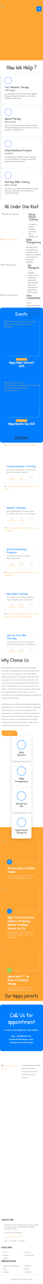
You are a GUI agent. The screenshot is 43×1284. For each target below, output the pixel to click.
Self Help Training (17, 593)
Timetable (27, 1272)
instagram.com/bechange (21, 1042)
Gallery (26, 1269)
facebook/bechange (18, 1039)
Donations (27, 1266)
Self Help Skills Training (22, 184)
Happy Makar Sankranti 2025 (21, 364)
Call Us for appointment (21, 1018)
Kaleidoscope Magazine (11, 1266)
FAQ (4, 1269)
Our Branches (29, 1255)
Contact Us (9, 733)
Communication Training (21, 466)
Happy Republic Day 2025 (21, 424)
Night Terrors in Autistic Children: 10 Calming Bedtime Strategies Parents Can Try (21, 922)
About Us (27, 1252)
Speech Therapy (22, 121)
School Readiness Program (22, 153)
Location (30, 1279)
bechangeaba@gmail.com (13, 1237)
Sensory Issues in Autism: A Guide (21, 870)
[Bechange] (6, 6)
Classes (5, 1258)
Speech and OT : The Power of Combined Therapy (18, 980)
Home (5, 1252)
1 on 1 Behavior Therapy (22, 89)
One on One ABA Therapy (16, 637)
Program (6, 1255)
